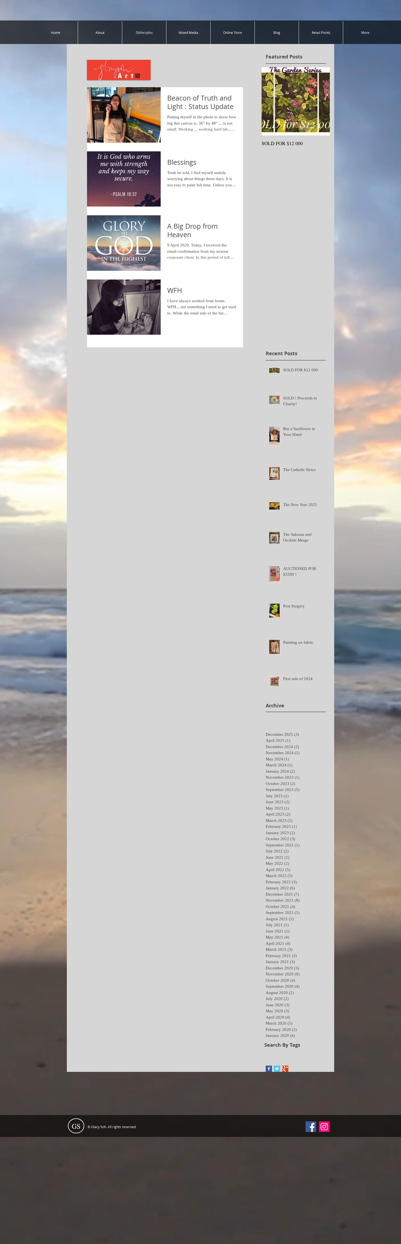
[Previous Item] (270, 101)
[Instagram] (324, 1126)
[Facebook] (311, 1126)
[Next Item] (321, 101)
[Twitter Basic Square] (277, 1069)
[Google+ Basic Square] (285, 1069)
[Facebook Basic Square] (269, 1069)
